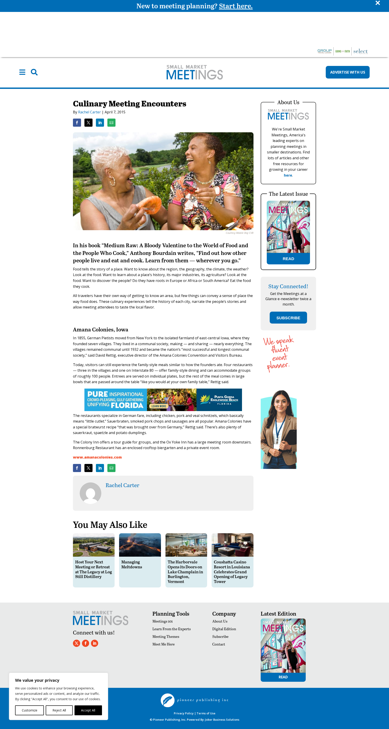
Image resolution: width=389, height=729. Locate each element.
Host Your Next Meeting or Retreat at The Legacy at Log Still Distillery (93, 569)
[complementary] (58, 696)
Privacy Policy (184, 713)
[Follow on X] (76, 643)
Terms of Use (206, 713)
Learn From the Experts (171, 628)
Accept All (88, 710)
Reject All (59, 710)
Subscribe (220, 636)
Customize (29, 710)
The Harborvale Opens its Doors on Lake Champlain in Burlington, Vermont (185, 571)
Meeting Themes (165, 636)
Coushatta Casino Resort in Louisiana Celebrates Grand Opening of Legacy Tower (232, 571)
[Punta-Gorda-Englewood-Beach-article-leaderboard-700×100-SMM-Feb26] (163, 409)
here (288, 175)
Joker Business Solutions (222, 720)
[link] (77, 123)
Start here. (236, 5)
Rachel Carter (89, 112)
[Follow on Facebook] (85, 643)
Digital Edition (224, 628)
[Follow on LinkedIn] (94, 643)
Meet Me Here (163, 644)
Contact (218, 644)
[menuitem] (22, 72)
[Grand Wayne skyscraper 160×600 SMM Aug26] (279, 468)
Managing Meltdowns (131, 564)
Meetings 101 (162, 621)
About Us (219, 621)
